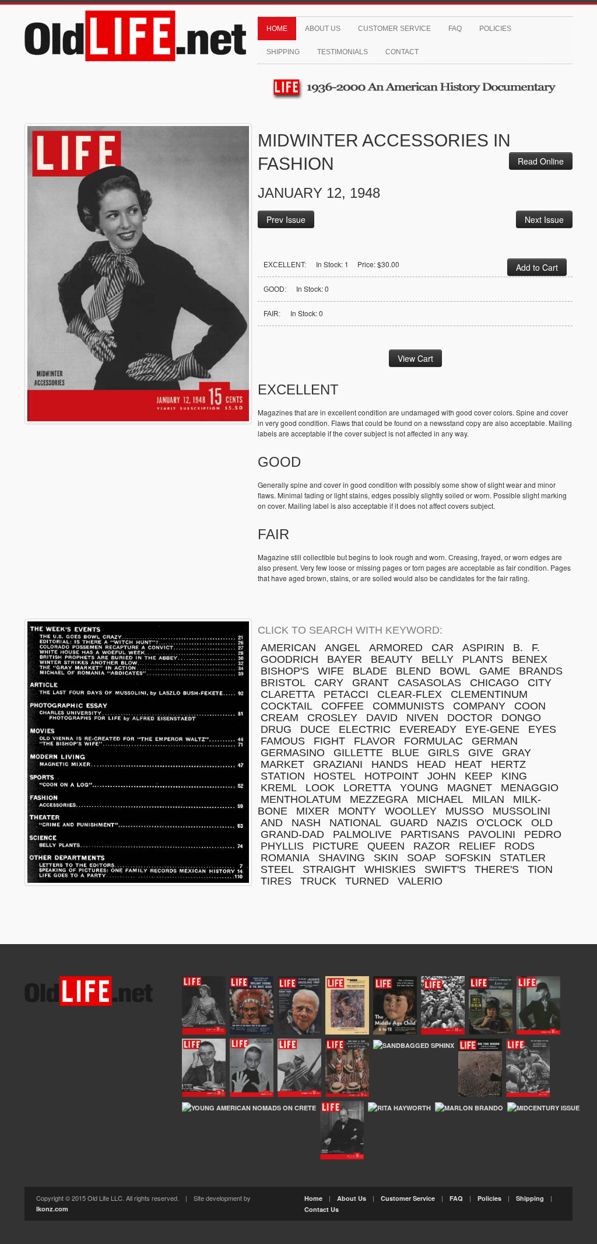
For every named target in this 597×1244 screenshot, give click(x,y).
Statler (523, 858)
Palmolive (362, 834)
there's (497, 869)
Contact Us (321, 1209)
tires (276, 881)
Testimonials (342, 52)
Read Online (541, 161)
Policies (495, 29)
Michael (440, 799)
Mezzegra (379, 799)
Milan (488, 799)
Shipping (283, 52)
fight (329, 741)
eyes (542, 729)
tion (540, 869)
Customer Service (394, 29)
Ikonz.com (52, 1208)
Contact (402, 52)
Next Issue (544, 219)
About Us (322, 29)
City (540, 683)
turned (367, 881)
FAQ (455, 29)
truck (318, 881)
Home (276, 29)
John (441, 776)
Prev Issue (285, 219)
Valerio (420, 881)
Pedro (542, 834)
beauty (392, 659)
